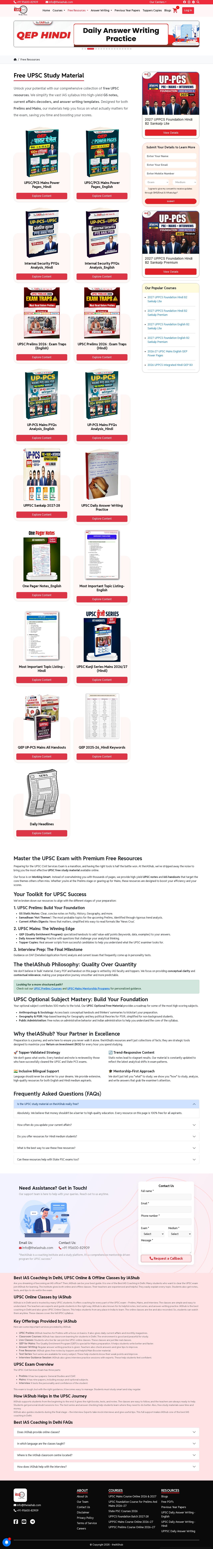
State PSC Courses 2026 (123, 1511)
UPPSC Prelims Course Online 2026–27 (131, 1527)
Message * (147, 1240)
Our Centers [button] (157, 2)
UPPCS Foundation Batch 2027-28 (128, 1516)
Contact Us (83, 1507)
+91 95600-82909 (27, 2)
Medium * (173, 1228)
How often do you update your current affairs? (44, 1125)
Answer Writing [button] (100, 10)
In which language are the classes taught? (41, 1443)
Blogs (167, 10)
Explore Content (41, 196)
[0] (175, 10)
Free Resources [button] (77, 10)
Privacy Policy (85, 1518)
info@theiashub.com (60, 2)
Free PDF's (167, 1502)
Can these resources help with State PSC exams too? (48, 1159)
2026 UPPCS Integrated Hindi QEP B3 (170, 365)
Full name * (147, 1191)
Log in (188, 10)
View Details (170, 132)
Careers (81, 1528)
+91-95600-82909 (27, 1510)
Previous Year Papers (127, 10)
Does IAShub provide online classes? (38, 1432)
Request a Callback (168, 1258)
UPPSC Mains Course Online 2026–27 (130, 1522)
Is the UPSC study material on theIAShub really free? (48, 1104)
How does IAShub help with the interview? (42, 1466)
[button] (82, 48)
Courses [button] (58, 10)
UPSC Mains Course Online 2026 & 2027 (132, 1496)
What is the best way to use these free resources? (46, 1148)
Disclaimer (83, 1512)
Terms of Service (87, 1523)
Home (46, 10)
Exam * (145, 1228)
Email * (145, 1203)
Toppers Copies (152, 10)
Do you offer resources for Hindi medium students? (47, 1136)
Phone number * (150, 1216)
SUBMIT (171, 201)
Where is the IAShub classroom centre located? (44, 1455)
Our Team (82, 1502)
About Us (82, 1496)
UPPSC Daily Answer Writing (178, 1531)
